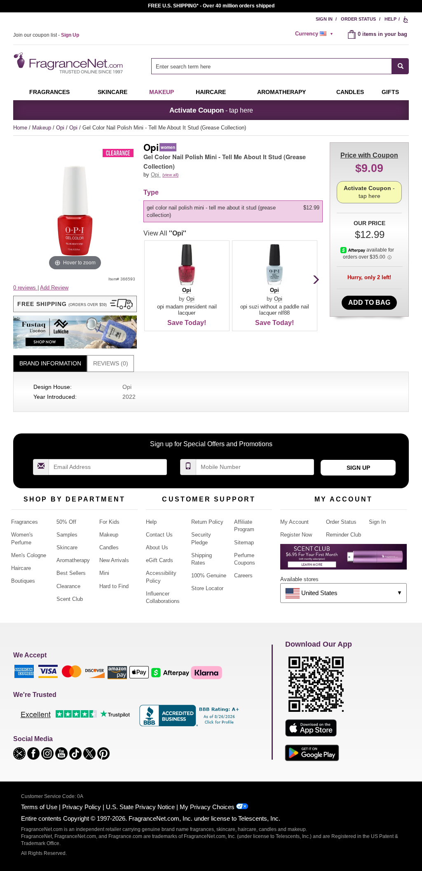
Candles (109, 547)
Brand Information (50, 363)
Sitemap (244, 542)
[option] (233, 211)
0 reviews (25, 288)
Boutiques (23, 581)
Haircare (211, 92)
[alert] (315, 33)
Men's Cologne (28, 555)
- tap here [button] (211, 110)
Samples (66, 535)
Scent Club (69, 599)
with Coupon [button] (369, 155)
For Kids (109, 522)
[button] (75, 304)
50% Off (66, 522)
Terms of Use (39, 806)
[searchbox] (271, 66)
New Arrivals (114, 560)
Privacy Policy (81, 806)
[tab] (50, 363)
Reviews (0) (110, 363)
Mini (104, 573)
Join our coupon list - (46, 35)
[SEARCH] (400, 66)
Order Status (358, 18)
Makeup (161, 92)
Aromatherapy (73, 560)
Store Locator (207, 588)
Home (20, 128)
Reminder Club (343, 535)
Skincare (112, 92)
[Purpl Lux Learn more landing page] (343, 560)
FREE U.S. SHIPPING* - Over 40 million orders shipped (211, 6)
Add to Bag (369, 302)
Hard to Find (114, 586)
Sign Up (358, 467)
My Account (294, 522)
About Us (157, 547)
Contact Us (159, 535)
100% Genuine (208, 575)
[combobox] (280, 66)
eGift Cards (159, 560)
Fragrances (49, 92)
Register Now (296, 535)
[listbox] (234, 211)
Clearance (68, 586)
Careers (243, 575)
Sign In (324, 18)
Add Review (54, 288)
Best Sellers (71, 573)
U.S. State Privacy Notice (140, 806)
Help (390, 18)
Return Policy (207, 522)
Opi (61, 128)
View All (164, 233)
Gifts (390, 92)
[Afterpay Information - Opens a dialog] (353, 250)
